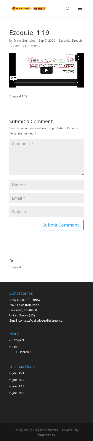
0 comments (31, 46)
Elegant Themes (45, 430)
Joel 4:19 (18, 386)
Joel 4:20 (18, 380)
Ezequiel (64, 40)
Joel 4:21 (18, 373)
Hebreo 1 (25, 352)
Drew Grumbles (24, 40)
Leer (16, 46)
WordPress (46, 435)
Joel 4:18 (18, 393)
